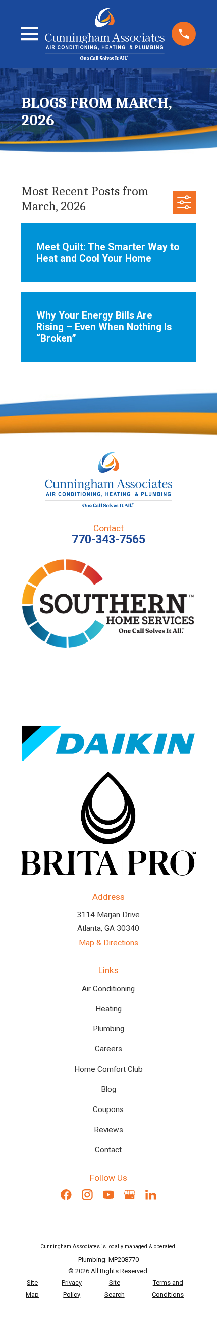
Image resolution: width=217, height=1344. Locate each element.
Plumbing (108, 1028)
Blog (108, 1089)
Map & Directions (108, 942)
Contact (108, 1149)
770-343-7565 (108, 539)
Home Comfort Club (108, 1069)
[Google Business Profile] (129, 1194)
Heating (108, 1008)
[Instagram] (87, 1194)
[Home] (105, 34)
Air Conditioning (108, 989)
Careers (108, 1049)
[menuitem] (32, 1289)
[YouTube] (108, 1194)
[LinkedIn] (150, 1194)
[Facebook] (66, 1194)
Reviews (108, 1129)
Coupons (108, 1109)
